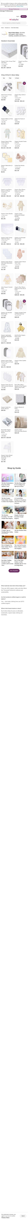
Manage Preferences (14, 9)
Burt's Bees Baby (15, 27)
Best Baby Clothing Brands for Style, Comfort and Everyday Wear (7, 563)
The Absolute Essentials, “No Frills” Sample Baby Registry (7, 516)
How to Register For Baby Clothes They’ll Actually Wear (7, 547)
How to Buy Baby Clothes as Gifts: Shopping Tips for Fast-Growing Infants (20, 563)
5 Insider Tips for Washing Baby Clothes (7, 531)
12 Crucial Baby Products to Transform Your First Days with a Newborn (20, 501)
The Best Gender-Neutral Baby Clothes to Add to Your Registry (8, 500)
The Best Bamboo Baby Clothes (20, 531)
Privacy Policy (19, 6)
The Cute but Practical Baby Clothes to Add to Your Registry (20, 547)
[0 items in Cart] (26, 20)
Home (2, 27)
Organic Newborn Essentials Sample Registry (19, 516)
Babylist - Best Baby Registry (14, 19)
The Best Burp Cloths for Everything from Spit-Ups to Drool (19, 484)
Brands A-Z (7, 27)
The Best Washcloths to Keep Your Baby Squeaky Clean (7, 484)
